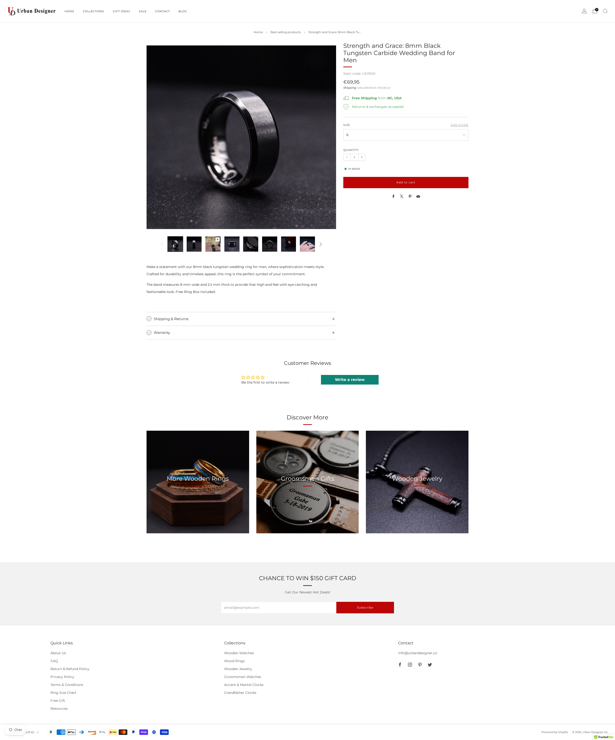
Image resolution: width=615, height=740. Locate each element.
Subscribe (580, 719)
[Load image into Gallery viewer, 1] (175, 244)
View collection (197, 501)
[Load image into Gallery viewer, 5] (250, 244)
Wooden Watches (239, 653)
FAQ (54, 661)
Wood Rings (234, 661)
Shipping (349, 88)
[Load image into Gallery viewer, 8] (307, 244)
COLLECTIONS (93, 11)
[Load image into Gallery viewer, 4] (232, 244)
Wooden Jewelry (238, 669)
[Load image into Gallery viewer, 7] (288, 244)
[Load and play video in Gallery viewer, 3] (213, 244)
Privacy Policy (62, 677)
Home (258, 32)
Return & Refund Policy (69, 669)
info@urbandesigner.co (417, 653)
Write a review (350, 379)
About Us (58, 653)
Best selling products (286, 32)
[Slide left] (161, 244)
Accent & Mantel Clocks (244, 685)
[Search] (605, 11)
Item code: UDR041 (359, 73)
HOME (69, 11)
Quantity (351, 150)
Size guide (459, 125)
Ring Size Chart (63, 693)
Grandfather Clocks (240, 693)
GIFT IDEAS (121, 11)
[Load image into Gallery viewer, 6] (269, 244)
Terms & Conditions (66, 685)
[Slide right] (320, 244)
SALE (143, 11)
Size (346, 125)
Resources (59, 708)
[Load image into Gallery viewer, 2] (194, 244)
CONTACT (162, 11)
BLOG (182, 11)
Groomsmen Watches (242, 677)
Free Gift (57, 701)
